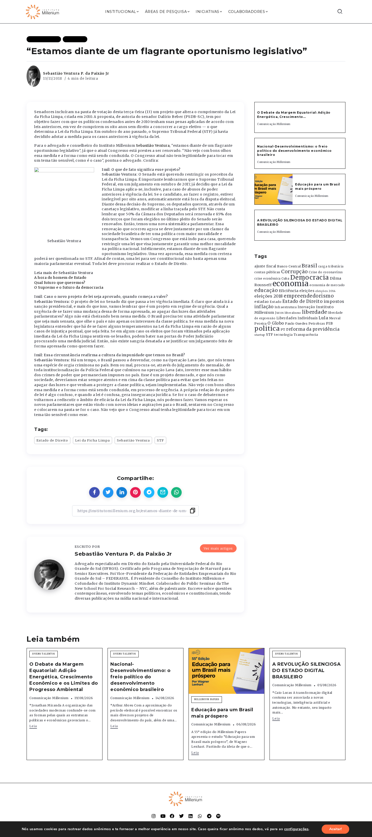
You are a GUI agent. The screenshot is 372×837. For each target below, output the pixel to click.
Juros (279, 313)
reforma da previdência (312, 329)
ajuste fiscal (265, 266)
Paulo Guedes (296, 323)
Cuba (285, 278)
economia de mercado (327, 285)
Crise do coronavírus (326, 272)
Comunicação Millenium (274, 124)
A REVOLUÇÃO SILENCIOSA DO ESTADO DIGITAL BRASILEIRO (306, 670)
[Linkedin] (190, 816)
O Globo (275, 323)
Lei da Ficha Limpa (92, 440)
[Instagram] (153, 816)
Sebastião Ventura (153, 145)
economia (291, 283)
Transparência (306, 335)
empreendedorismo (309, 296)
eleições (306, 291)
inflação (264, 306)
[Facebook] (172, 816)
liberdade (314, 312)
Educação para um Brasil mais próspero (317, 186)
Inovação (306, 307)
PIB (329, 323)
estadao (261, 302)
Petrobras (316, 323)
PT (283, 329)
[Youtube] (163, 816)
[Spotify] (218, 816)
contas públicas (267, 272)
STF (160, 440)
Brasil (309, 266)
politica (267, 328)
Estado (275, 302)
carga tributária (331, 266)
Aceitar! (335, 829)
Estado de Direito (52, 440)
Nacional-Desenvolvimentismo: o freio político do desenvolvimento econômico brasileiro (294, 150)
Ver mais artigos (218, 548)
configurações (296, 829)
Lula (323, 317)
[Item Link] (274, 189)
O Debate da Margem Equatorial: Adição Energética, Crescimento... (293, 115)
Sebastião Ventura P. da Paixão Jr (76, 73)
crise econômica (267, 278)
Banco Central (289, 266)
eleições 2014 (325, 291)
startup (259, 335)
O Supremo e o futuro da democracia (68, 287)
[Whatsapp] (199, 816)
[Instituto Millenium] (43, 11)
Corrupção (294, 271)
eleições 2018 (268, 296)
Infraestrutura (286, 307)
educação (266, 290)
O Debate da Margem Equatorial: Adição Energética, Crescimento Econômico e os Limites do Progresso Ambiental (63, 677)
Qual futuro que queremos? (59, 282)
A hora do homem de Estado (60, 277)
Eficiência (289, 290)
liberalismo (293, 313)
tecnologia (283, 334)
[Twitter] (181, 816)
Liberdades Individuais (297, 318)
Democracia (309, 277)
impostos (334, 301)
